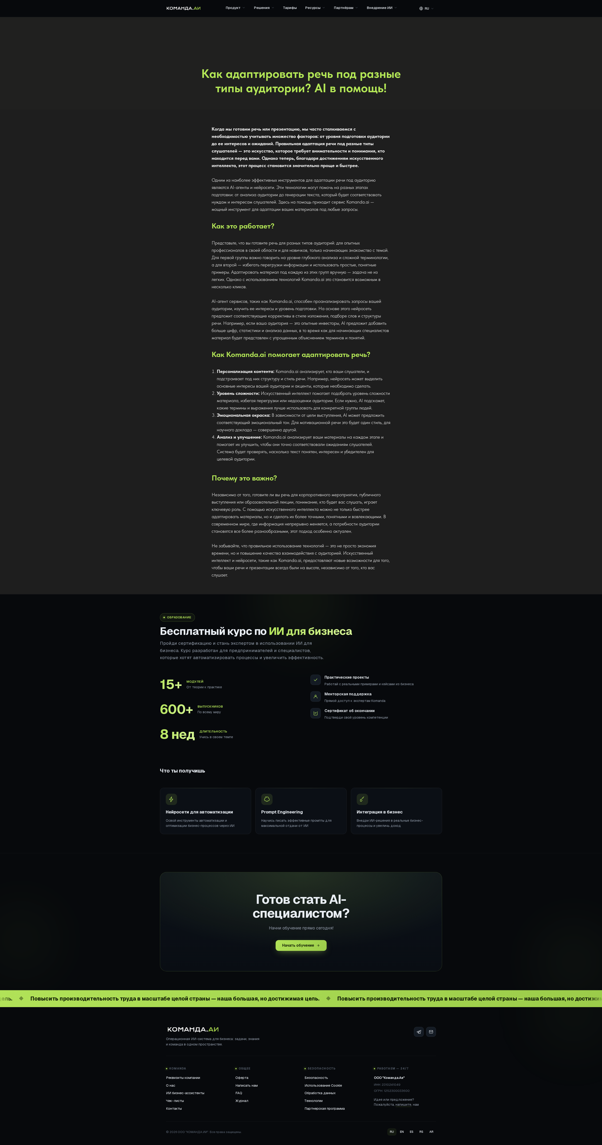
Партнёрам (343, 7)
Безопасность (316, 1077)
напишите (403, 1104)
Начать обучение (298, 945)
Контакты (174, 1108)
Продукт (233, 7)
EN (402, 1132)
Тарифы (290, 7)
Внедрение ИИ (379, 7)
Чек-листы (175, 1100)
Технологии (314, 1100)
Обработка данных (320, 1093)
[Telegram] (419, 1032)
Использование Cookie (323, 1085)
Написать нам (246, 1085)
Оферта (241, 1077)
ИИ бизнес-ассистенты (185, 1093)
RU (392, 1132)
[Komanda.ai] (184, 8)
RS (421, 1132)
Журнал (241, 1100)
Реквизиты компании (183, 1077)
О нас (170, 1085)
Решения (262, 7)
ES (411, 1132)
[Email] (431, 1032)
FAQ (238, 1093)
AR (431, 1132)
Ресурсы (313, 7)
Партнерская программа (325, 1108)
